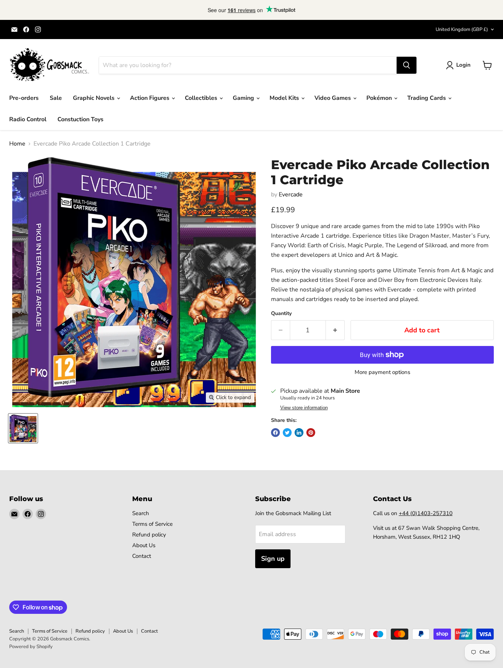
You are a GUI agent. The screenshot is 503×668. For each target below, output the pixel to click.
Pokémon (379, 98)
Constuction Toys (80, 119)
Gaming (244, 98)
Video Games (333, 98)
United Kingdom (462, 29)
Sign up (273, 558)
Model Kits (285, 98)
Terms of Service (152, 524)
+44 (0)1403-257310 (426, 513)
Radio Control (27, 119)
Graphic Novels (94, 98)
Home (17, 143)
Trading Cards (427, 98)
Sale (56, 98)
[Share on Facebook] (275, 432)
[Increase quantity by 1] (335, 330)
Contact (141, 556)
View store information (304, 407)
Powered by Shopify (31, 646)
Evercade (291, 194)
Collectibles (202, 98)
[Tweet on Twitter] (287, 432)
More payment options (382, 372)
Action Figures (150, 98)
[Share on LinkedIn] (299, 432)
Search (140, 513)
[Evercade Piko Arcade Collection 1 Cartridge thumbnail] (23, 428)
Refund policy (149, 534)
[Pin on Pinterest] (310, 432)
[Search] (406, 65)
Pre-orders (24, 98)
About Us (143, 545)
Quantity (281, 313)
